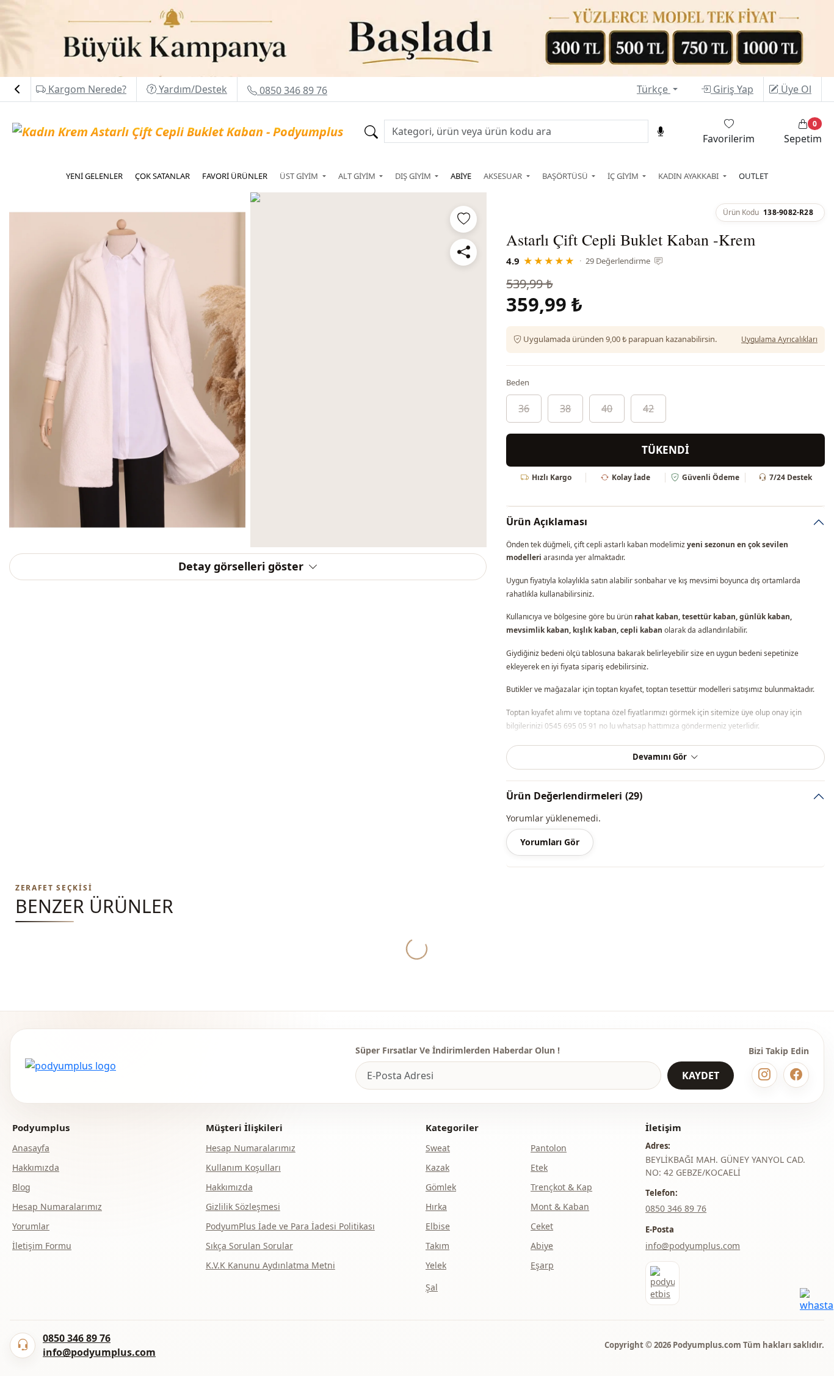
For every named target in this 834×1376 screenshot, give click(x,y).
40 (606, 408)
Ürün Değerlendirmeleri (574, 796)
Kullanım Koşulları (243, 1167)
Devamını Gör (660, 756)
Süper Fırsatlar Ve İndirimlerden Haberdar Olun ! (457, 1050)
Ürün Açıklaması (546, 521)
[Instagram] (764, 1075)
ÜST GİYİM (300, 175)
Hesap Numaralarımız (57, 1206)
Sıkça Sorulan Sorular (249, 1245)
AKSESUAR (504, 175)
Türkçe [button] (653, 89)
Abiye (542, 1245)
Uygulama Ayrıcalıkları (779, 339)
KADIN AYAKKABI (689, 175)
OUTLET (753, 175)
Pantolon (549, 1148)
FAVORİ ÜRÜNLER (234, 175)
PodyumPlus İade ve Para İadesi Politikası (290, 1226)
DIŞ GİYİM (414, 175)
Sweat (438, 1148)
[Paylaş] (463, 252)
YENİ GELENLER (94, 175)
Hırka (436, 1206)
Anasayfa (30, 1148)
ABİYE (461, 175)
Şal (432, 1287)
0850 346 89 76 (292, 90)
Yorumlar (30, 1226)
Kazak (437, 1167)
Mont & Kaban (560, 1206)
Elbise (438, 1226)
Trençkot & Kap (561, 1187)
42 (648, 408)
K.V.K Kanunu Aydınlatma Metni (270, 1265)
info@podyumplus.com (692, 1245)
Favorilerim (729, 138)
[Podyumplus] (70, 1065)
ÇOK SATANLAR (162, 175)
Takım (437, 1245)
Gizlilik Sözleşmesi (243, 1206)
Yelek (436, 1265)
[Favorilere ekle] (463, 219)
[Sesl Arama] (660, 131)
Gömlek (441, 1187)
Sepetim (803, 131)
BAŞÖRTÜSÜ (566, 175)
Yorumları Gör (549, 842)
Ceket (542, 1226)
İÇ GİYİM (623, 175)
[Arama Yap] (371, 131)
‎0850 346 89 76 (675, 1208)
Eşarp (542, 1265)
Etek (539, 1167)
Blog (21, 1187)
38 (565, 408)
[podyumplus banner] (417, 38)
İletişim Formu (41, 1245)
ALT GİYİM (357, 175)
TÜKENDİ (665, 450)
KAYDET (700, 1075)
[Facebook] (796, 1075)
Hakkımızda (35, 1167)
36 (523, 408)
